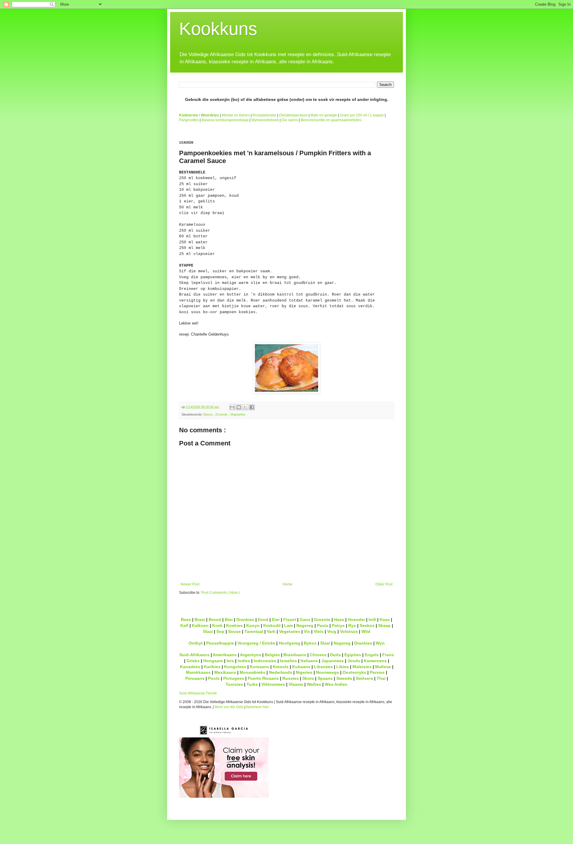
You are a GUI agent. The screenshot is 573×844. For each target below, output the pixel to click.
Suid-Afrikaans (194, 654)
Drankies (245, 619)
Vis (307, 631)
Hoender (356, 619)
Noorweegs (327, 672)
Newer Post (190, 584)
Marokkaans (198, 672)
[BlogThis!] (239, 407)
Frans (388, 654)
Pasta (322, 625)
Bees (186, 619)
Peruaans (194, 678)
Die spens (289, 120)
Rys (352, 625)
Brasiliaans (295, 654)
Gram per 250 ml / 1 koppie (362, 115)
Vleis (319, 631)
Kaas (385, 619)
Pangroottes (189, 120)
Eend (263, 619)
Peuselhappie (220, 643)
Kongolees (235, 666)
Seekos (367, 625)
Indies (244, 660)
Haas (339, 619)
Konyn (253, 625)
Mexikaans (225, 672)
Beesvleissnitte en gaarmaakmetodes (331, 120)
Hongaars (213, 660)
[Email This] (232, 407)
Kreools (281, 666)
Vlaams (296, 684)
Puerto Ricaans (263, 678)
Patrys (338, 625)
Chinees (318, 654)
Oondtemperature (293, 115)
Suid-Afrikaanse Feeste (198, 693)
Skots (308, 678)
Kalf (184, 625)
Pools (214, 678)
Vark (271, 631)
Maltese (383, 666)
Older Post (383, 584)
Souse (234, 631)
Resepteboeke (264, 115)
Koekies (234, 625)
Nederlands (280, 672)
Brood (215, 619)
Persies (377, 672)
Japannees (332, 660)
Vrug (331, 631)
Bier (229, 619)
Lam (288, 625)
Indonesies (265, 660)
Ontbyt (196, 643)
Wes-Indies (336, 684)
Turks (252, 684)
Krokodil (272, 625)
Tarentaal (253, 631)
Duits (335, 654)
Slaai (208, 631)
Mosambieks (252, 672)
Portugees (233, 678)
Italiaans (309, 660)
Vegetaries (237, 414)
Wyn (380, 643)
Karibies (212, 666)
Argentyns (250, 654)
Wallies (314, 684)
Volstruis (349, 631)
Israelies (288, 660)
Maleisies (362, 666)
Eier (276, 619)
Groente (221, 414)
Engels (372, 654)
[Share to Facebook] (252, 407)
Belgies (272, 654)
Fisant (289, 619)
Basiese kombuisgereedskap (225, 120)
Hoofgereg (289, 643)
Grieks (193, 660)
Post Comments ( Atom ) (220, 593)
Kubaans (301, 666)
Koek (217, 625)
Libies (342, 666)
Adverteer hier (257, 707)
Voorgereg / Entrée (256, 643)
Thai (381, 678)
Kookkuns (218, 29)
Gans (305, 619)
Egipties (352, 654)
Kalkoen (200, 625)
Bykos (209, 414)
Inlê (372, 619)
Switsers (364, 678)
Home (287, 584)
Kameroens (375, 660)
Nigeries (304, 672)
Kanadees (190, 666)
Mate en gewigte (323, 115)
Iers (230, 660)
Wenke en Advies (236, 115)
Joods (353, 660)
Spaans (325, 678)
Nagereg (304, 625)
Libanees (323, 666)
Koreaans (259, 666)
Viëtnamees (273, 684)
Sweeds (344, 678)
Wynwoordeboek (265, 120)
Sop (220, 631)
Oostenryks (354, 672)
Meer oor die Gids (229, 707)
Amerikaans (225, 654)
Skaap (384, 625)
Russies (290, 678)
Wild (365, 631)
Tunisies (234, 684)
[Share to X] (245, 407)
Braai (200, 619)
